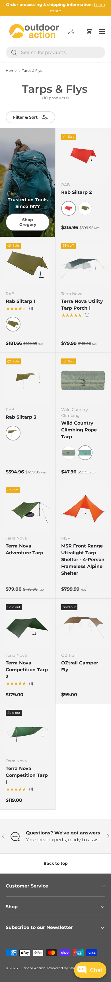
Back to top (56, 863)
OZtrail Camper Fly (79, 666)
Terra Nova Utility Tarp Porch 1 (82, 305)
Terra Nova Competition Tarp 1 (27, 775)
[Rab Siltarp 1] (28, 264)
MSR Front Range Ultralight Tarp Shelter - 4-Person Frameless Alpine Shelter (82, 559)
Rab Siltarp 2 (76, 192)
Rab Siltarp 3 (21, 417)
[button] (89, 31)
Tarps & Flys (32, 70)
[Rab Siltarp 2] (83, 155)
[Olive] (85, 208)
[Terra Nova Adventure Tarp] (28, 509)
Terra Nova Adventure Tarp (24, 549)
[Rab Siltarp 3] (28, 380)
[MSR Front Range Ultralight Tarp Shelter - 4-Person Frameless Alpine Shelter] (83, 509)
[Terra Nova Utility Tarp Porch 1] (83, 264)
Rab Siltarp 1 (20, 301)
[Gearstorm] (68, 452)
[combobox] (55, 52)
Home (11, 70)
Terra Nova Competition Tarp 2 (27, 669)
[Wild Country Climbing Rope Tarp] (83, 380)
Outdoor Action (32, 968)
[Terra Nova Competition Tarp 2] (28, 626)
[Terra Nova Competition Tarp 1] (28, 732)
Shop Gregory (27, 222)
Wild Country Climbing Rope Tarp (79, 429)
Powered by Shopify (64, 968)
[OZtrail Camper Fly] (83, 626)
